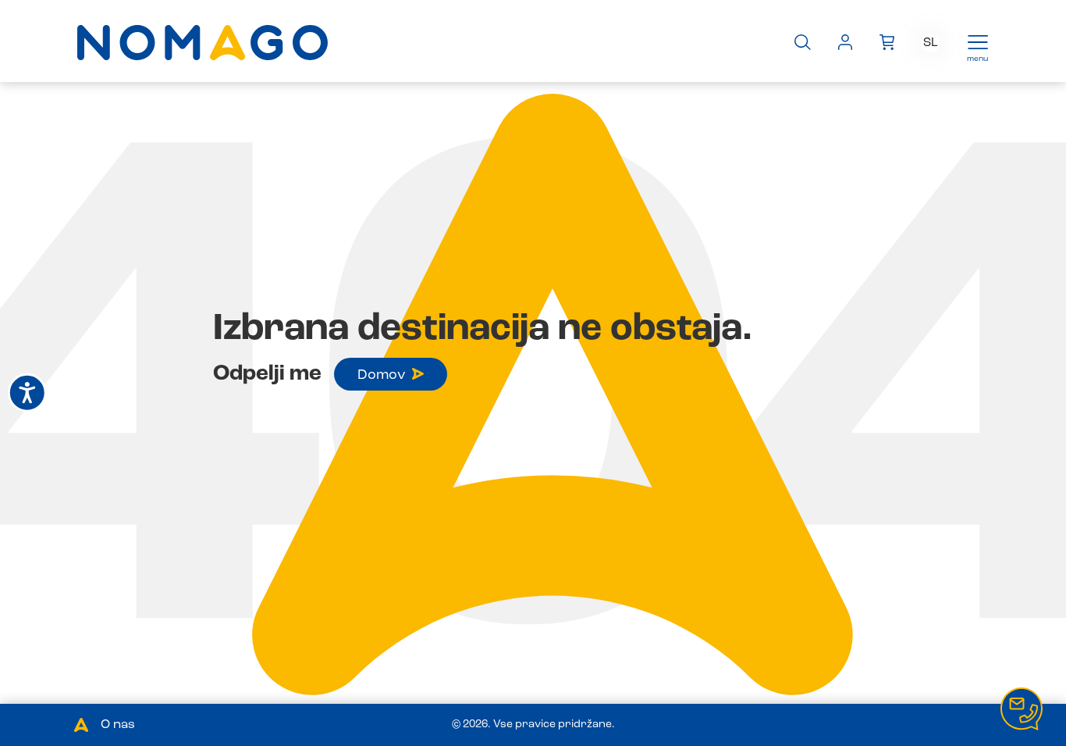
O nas (118, 725)
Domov (381, 375)
